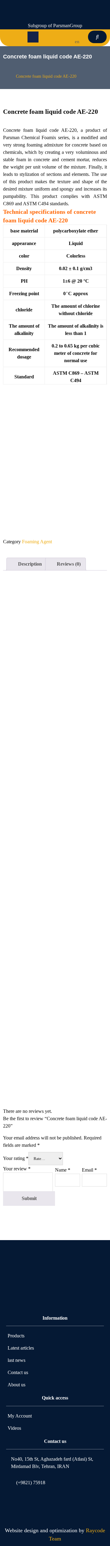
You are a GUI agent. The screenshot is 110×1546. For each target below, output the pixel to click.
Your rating (15, 1158)
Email (89, 1170)
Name (62, 1170)
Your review (17, 1168)
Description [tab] (29, 564)
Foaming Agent (37, 541)
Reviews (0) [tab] (68, 564)
